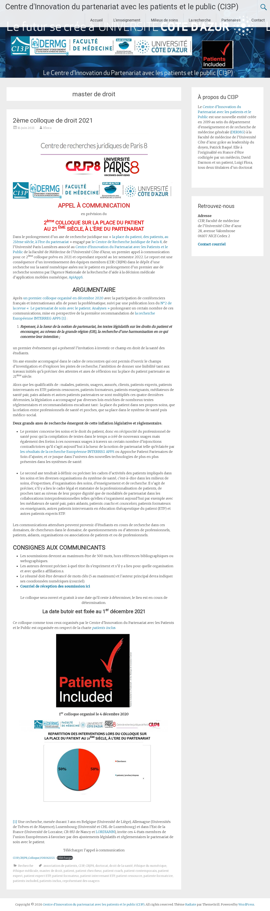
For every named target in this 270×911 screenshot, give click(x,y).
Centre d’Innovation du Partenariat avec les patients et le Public (224, 112)
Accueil (96, 20)
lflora (47, 128)
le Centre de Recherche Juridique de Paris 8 (127, 242)
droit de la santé (121, 866)
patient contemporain (140, 871)
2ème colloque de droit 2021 (53, 120)
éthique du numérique (150, 866)
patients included (25, 881)
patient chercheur (89, 871)
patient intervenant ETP (97, 876)
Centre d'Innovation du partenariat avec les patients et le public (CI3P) (122, 6)
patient (68, 871)
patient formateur (65, 876)
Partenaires (231, 20)
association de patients (60, 866)
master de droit (50, 871)
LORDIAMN (105, 832)
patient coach (113, 871)
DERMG (237, 132)
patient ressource (129, 876)
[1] (64, 318)
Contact (258, 20)
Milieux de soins (164, 20)
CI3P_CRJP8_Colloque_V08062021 (34, 857)
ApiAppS (76, 277)
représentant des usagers (81, 881)
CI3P (81, 866)
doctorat (101, 866)
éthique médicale (25, 871)
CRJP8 (90, 866)
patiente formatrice (158, 876)
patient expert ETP (37, 876)
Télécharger (65, 857)
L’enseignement (126, 20)
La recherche (200, 20)
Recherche (25, 866)
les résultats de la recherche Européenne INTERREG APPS (67, 451)
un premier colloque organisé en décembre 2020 (63, 298)
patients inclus (50, 881)
